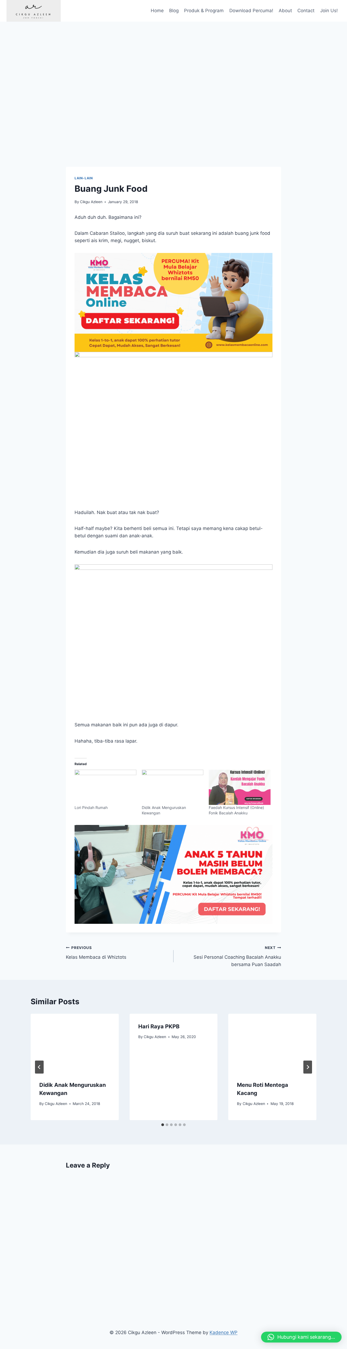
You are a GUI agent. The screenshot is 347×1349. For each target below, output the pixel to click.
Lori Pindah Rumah (91, 807)
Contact (305, 10)
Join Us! (329, 10)
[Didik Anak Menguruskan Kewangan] (173, 787)
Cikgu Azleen (91, 202)
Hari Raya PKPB (158, 1026)
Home (157, 10)
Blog (174, 10)
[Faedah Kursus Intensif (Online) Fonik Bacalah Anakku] (240, 787)
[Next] (307, 1067)
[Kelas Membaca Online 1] (173, 302)
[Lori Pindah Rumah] (105, 787)
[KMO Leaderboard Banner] (173, 874)
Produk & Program (204, 10)
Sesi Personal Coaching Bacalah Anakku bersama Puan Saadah (237, 956)
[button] (301, 1337)
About (285, 10)
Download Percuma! (251, 10)
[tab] (162, 1124)
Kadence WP (223, 1332)
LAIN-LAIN (84, 178)
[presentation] (75, 1043)
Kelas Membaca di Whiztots (96, 952)
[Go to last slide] (39, 1067)
